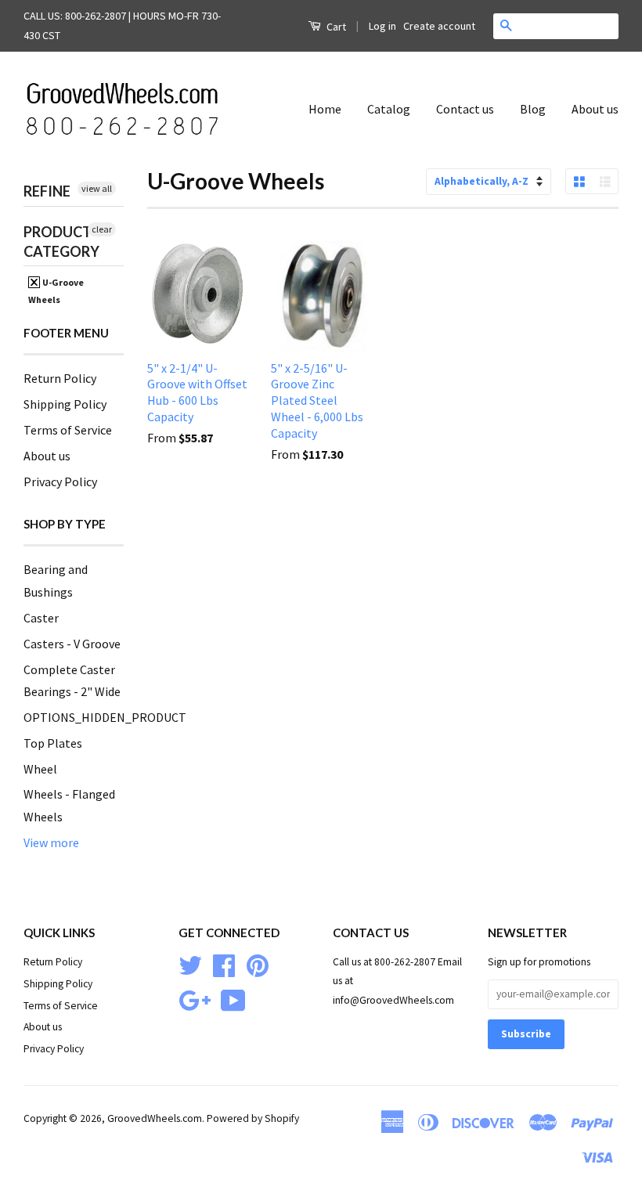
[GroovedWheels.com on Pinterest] (257, 963)
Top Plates (52, 743)
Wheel (40, 769)
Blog (533, 109)
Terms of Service (67, 430)
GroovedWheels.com (154, 1118)
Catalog (388, 109)
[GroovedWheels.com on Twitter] (190, 963)
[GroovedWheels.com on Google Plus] (195, 998)
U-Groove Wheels (56, 290)
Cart (335, 27)
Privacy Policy (60, 481)
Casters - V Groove (72, 643)
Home (324, 109)
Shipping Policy (64, 404)
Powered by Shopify (253, 1118)
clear (102, 229)
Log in (382, 26)
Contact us (465, 109)
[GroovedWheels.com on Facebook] (224, 963)
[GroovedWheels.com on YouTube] (233, 998)
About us (595, 109)
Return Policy (59, 378)
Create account (439, 26)
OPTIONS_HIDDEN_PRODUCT (104, 717)
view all (96, 188)
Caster (41, 618)
